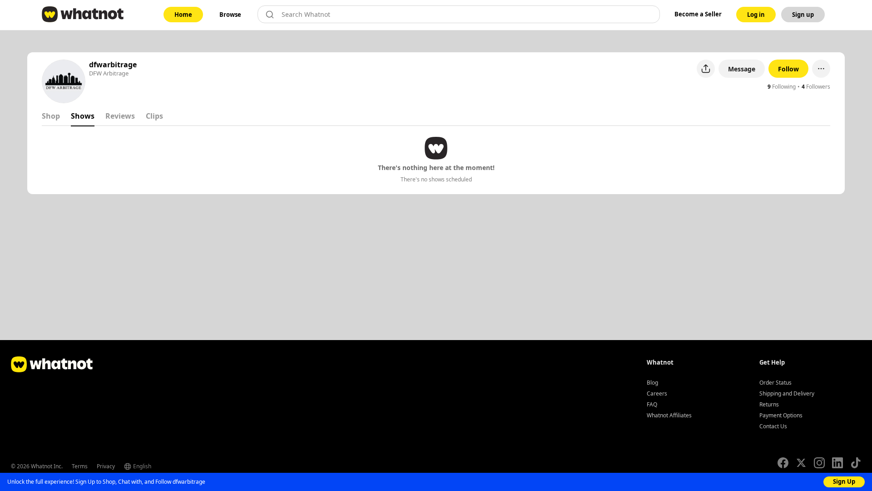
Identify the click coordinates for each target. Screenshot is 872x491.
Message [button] (741, 69)
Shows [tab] (82, 116)
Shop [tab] (51, 116)
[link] (183, 14)
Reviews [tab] (120, 116)
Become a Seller (698, 14)
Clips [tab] (154, 116)
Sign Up (844, 481)
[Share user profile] (706, 69)
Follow (788, 69)
